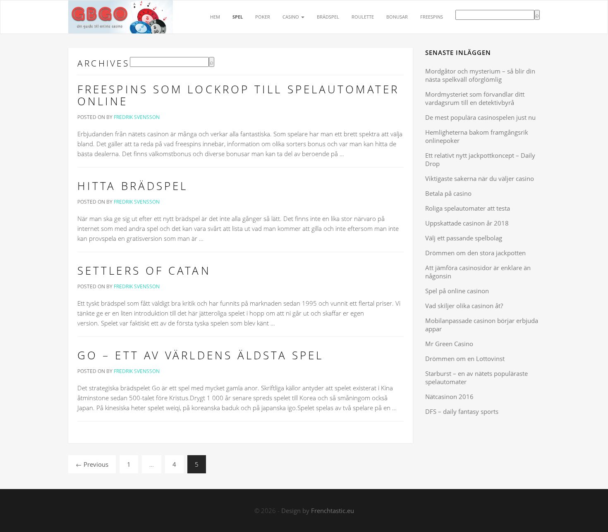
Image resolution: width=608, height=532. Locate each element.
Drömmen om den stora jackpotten (475, 253)
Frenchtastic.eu (332, 510)
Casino (291, 17)
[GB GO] (120, 10)
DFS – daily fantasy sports (461, 411)
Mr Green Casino (449, 344)
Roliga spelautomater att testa (467, 208)
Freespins (431, 17)
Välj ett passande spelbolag (463, 238)
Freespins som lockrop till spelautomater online (238, 95)
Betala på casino (448, 193)
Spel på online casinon (457, 291)
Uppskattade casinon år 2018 (467, 223)
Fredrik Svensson (137, 117)
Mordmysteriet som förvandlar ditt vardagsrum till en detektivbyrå (474, 98)
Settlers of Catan (144, 271)
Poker (262, 17)
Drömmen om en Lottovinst (465, 358)
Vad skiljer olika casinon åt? (464, 306)
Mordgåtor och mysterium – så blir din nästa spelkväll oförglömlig (480, 75)
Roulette (363, 17)
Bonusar (397, 17)
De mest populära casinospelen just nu (480, 117)
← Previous (92, 464)
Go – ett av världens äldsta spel (200, 355)
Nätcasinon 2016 (449, 396)
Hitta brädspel (132, 186)
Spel (237, 17)
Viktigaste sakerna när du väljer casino (479, 178)
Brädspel (328, 17)
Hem (215, 17)
